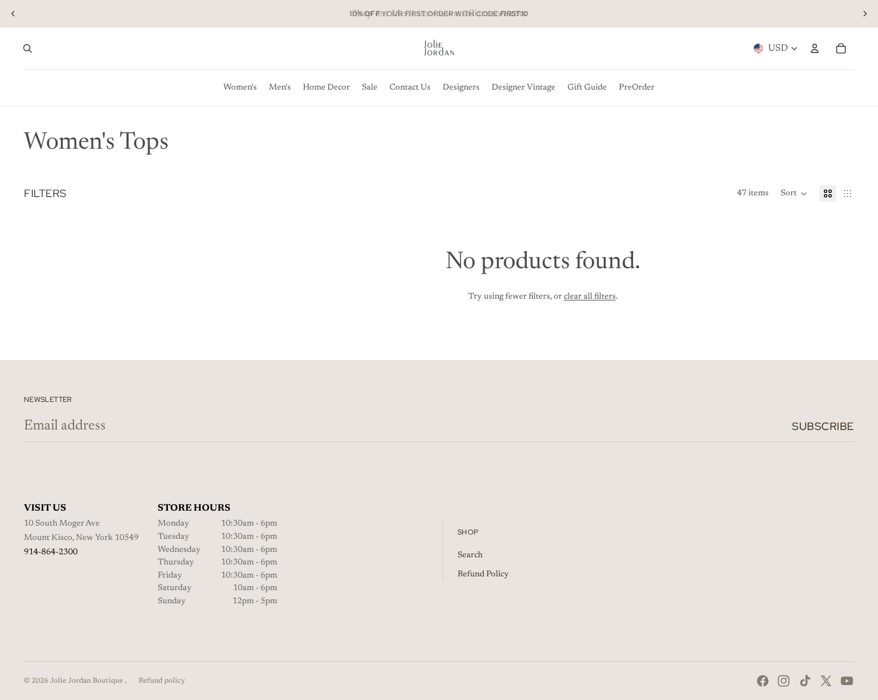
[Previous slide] (13, 14)
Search (470, 555)
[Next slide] (865, 14)
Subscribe (823, 426)
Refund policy (162, 680)
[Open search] (27, 48)
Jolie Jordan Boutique (87, 680)
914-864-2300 (51, 552)
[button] (794, 193)
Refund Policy (483, 574)
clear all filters (590, 297)
